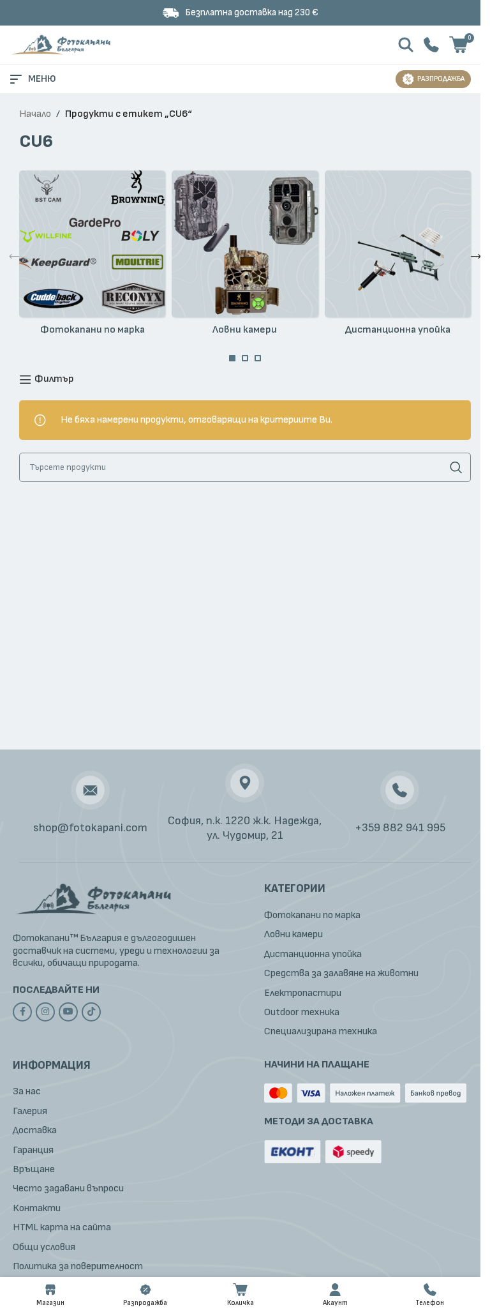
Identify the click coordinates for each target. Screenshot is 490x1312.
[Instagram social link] (45, 1012)
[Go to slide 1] (232, 358)
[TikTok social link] (91, 1012)
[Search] (406, 44)
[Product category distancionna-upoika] (398, 256)
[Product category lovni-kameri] (245, 256)
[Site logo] (62, 44)
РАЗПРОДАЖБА (440, 79)
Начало (35, 114)
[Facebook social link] (22, 1012)
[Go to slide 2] (245, 358)
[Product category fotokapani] (92, 256)
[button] (14, 256)
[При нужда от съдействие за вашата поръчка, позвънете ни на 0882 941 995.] (431, 44)
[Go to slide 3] (258, 358)
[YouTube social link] (68, 1012)
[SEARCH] (456, 467)
